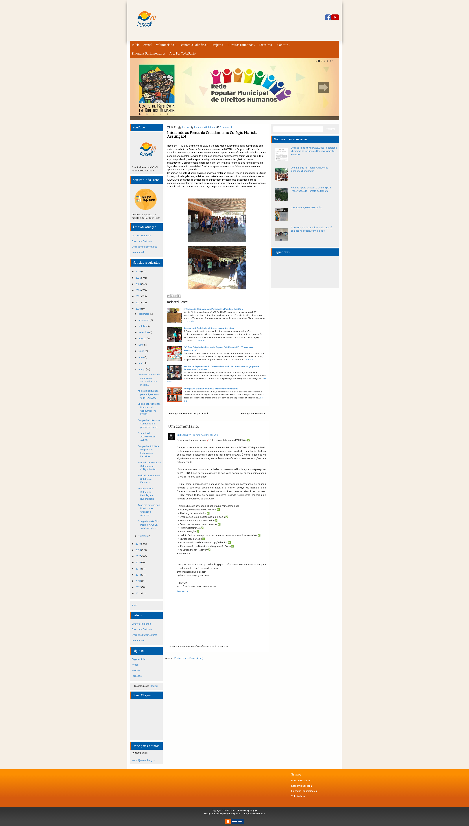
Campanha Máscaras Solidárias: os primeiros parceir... (149, 423)
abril (141, 363)
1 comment (226, 127)
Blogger (154, 686)
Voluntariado (165, 45)
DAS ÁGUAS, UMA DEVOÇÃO (306, 207)
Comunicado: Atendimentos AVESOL (146, 436)
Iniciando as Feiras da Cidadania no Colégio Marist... (149, 466)
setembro (144, 332)
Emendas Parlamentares (149, 53)
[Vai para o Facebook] (328, 17)
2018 (138, 550)
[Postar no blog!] (172, 296)
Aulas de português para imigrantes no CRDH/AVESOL (149, 394)
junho (142, 351)
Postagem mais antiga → (254, 413)
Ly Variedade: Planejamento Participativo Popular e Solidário (213, 309)
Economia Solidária (193, 45)
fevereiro (143, 536)
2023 (138, 290)
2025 (138, 277)
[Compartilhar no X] (176, 296)
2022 (138, 296)
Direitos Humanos (240, 45)
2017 (138, 556)
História (136, 670)
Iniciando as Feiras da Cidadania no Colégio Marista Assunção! (212, 134)
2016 (138, 562)
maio (141, 357)
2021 (138, 302)
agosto (143, 338)
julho (141, 344)
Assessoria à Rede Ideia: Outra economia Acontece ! (209, 328)
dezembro (144, 313)
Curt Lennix (182, 435)
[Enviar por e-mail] (169, 296)
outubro (143, 326)
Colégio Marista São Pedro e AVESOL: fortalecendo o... (148, 524)
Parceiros (265, 45)
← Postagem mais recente (180, 413)
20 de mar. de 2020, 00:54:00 (204, 435)
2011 (138, 593)
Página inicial (201, 413)
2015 (138, 568)
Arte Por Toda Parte (182, 53)
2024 (138, 284)
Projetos (217, 45)
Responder (183, 591)
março (142, 369)
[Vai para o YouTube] (335, 17)
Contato (282, 45)
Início (136, 45)
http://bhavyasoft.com (254, 813)
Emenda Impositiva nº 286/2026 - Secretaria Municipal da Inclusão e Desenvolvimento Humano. (314, 151)
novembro (144, 320)
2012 (138, 587)
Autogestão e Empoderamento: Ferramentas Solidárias (211, 388)
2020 (138, 308)
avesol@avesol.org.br (143, 760)
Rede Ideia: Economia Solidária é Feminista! (149, 479)
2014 (138, 574)
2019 (138, 543)
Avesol (147, 45)
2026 (138, 271)
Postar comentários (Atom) (188, 658)
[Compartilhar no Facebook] (179, 296)
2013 (138, 581)
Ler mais (190, 321)
